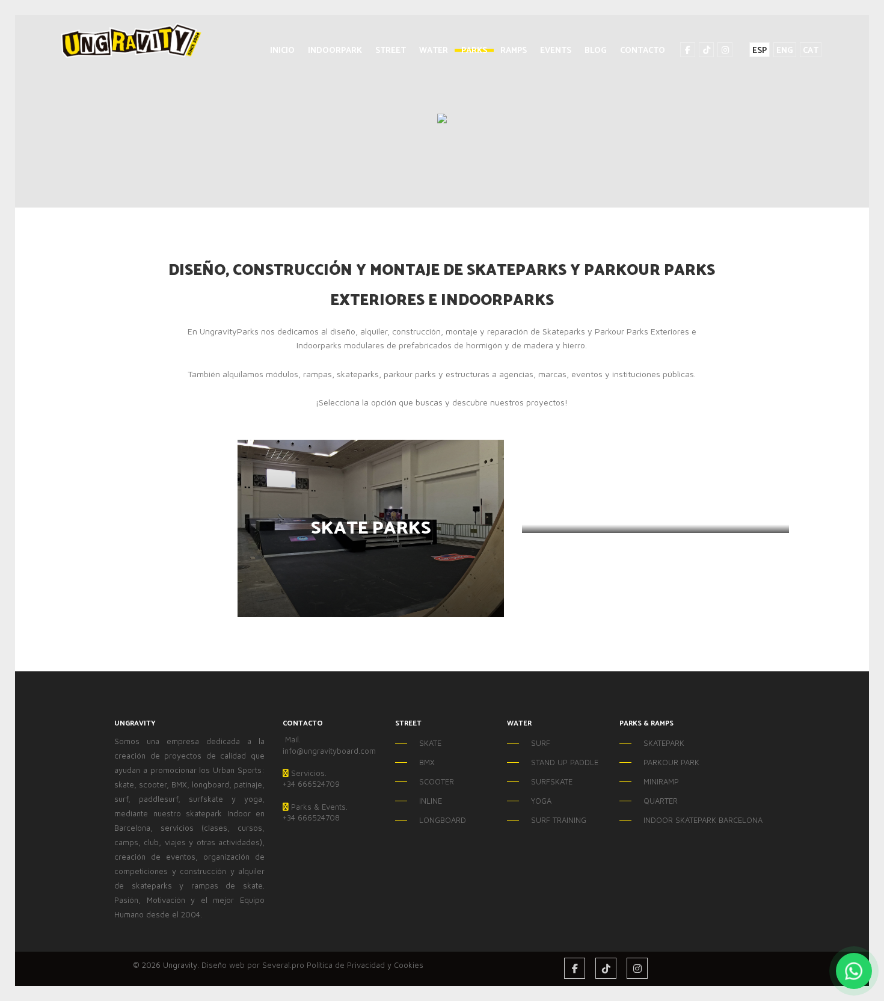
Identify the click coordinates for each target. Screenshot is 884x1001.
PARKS (474, 51)
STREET (390, 51)
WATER (433, 51)
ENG (784, 50)
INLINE (430, 800)
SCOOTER (436, 781)
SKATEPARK (663, 743)
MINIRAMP (661, 781)
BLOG (596, 51)
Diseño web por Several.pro (252, 965)
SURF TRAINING (558, 820)
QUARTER (660, 800)
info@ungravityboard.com (329, 751)
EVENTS (555, 51)
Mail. (292, 739)
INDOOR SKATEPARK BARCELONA (678, 820)
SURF (540, 743)
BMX (427, 762)
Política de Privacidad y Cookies (365, 965)
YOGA (541, 800)
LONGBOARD (442, 820)
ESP (759, 50)
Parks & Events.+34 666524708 (315, 812)
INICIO (282, 51)
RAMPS (513, 51)
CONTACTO (642, 51)
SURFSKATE (551, 781)
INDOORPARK (335, 51)
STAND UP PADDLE (564, 762)
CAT (810, 50)
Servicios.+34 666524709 (311, 778)
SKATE (430, 743)
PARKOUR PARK (671, 762)
